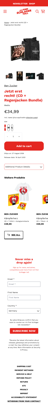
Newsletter (20, 3)
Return (24, 382)
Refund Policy (24, 378)
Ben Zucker (10, 85)
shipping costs (31, 117)
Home (6, 22)
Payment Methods (24, 370)
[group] (8, 76)
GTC (24, 386)
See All (15, 235)
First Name (13, 292)
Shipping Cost (24, 366)
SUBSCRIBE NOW (24, 331)
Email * (11, 279)
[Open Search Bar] (37, 11)
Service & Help (24, 374)
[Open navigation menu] (5, 11)
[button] (24, 166)
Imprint (24, 393)
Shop (32, 3)
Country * (12, 306)
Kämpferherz (11, 218)
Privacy (24, 389)
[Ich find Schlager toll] (24, 11)
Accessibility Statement (24, 397)
